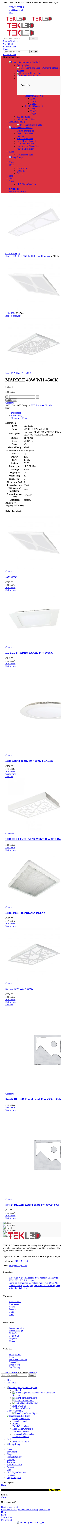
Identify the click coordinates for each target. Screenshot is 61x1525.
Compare (11, 1475)
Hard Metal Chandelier (27, 141)
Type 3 (33, 103)
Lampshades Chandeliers (28, 146)
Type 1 (33, 98)
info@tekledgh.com (18, 1265)
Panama (12, 1309)
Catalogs (21, 170)
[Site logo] (16, 20)
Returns (12, 1357)
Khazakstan (14, 1304)
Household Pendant (25, 143)
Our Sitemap (14, 1367)
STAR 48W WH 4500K (19, 988)
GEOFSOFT (34, 1372)
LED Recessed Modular (39, 256)
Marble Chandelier (25, 149)
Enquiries (13, 1338)
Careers (12, 1341)
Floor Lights (35, 73)
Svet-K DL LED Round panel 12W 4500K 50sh (33, 1099)
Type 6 (33, 114)
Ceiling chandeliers (25, 131)
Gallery (20, 173)
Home (8, 256)
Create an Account (9, 1507)
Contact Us (14, 1336)
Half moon (33, 75)
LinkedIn (13, 1333)
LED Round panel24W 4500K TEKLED (29, 760)
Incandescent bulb (25, 154)
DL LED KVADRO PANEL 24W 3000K (29, 652)
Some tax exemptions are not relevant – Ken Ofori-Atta (33, 1283)
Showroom (22, 168)
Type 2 (33, 101)
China (11, 1312)
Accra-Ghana (15, 1301)
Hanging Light (23, 116)
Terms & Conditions (18, 1359)
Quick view (10, 590)
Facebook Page (16, 1330)
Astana (12, 1306)
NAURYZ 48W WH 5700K (18, 373)
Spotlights (31, 1403)
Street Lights (36, 125)
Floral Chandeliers (25, 138)
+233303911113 (20, 1261)
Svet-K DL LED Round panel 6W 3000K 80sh (32, 1204)
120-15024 (10, 313)
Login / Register (14, 1477)
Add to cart (11, 400)
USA (11, 1314)
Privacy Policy (15, 1354)
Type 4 (33, 108)
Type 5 (33, 111)
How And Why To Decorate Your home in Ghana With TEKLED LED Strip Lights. (33, 1279)
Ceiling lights (23, 65)
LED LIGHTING (19, 256)
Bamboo (20, 136)
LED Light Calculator (26, 184)
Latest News (14, 1365)
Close (3, 1485)
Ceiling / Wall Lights (26, 119)
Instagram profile (16, 1328)
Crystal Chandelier (25, 133)
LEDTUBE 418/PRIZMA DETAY (25, 912)
